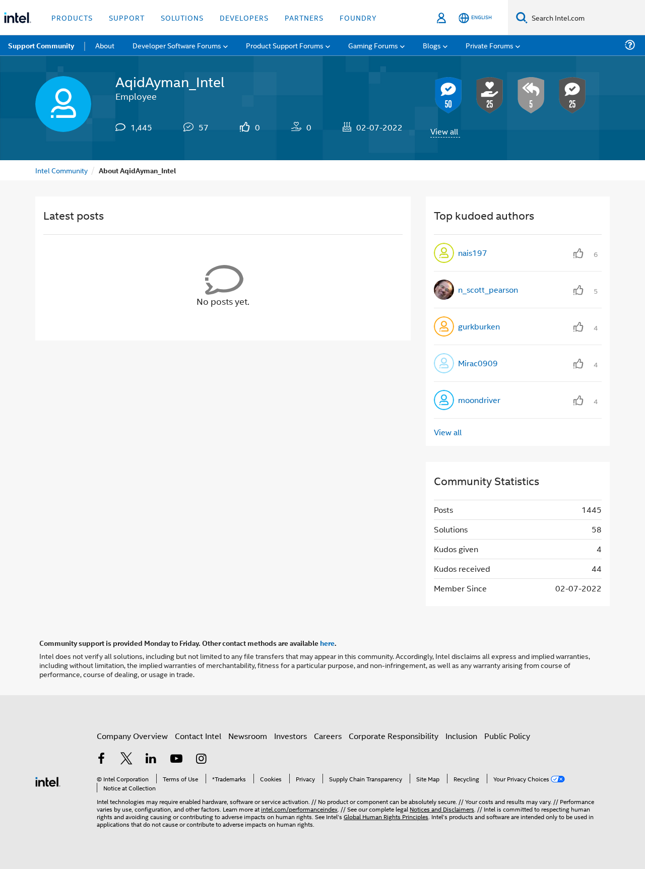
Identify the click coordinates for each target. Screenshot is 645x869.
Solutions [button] (182, 17)
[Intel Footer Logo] (47, 780)
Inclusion (461, 736)
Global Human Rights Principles (386, 816)
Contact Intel (198, 736)
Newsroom (247, 736)
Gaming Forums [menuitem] (373, 45)
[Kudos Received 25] (490, 95)
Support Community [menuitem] (41, 45)
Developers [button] (244, 17)
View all (444, 131)
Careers (328, 736)
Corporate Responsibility (393, 736)
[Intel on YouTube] (176, 759)
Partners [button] (304, 17)
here (327, 642)
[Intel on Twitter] (126, 759)
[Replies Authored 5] (531, 95)
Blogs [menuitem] (432, 45)
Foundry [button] (358, 17)
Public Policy (507, 736)
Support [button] (127, 17)
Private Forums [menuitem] (489, 45)
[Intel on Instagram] (201, 759)
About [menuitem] (104, 45)
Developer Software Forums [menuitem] (177, 45)
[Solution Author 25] (572, 95)
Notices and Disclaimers (442, 809)
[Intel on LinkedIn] (151, 759)
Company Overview (132, 736)
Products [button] (72, 17)
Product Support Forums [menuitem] (285, 45)
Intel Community (61, 170)
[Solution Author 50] (448, 95)
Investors (290, 736)
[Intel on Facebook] (101, 759)
